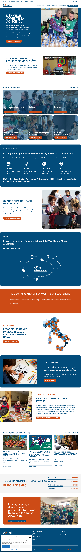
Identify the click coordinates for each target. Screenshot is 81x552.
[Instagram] (63, 534)
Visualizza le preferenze (25, 546)
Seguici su (62, 531)
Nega (15, 546)
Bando (48, 5)
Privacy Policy (18, 549)
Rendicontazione (62, 5)
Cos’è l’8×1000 (54, 5)
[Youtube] (65, 534)
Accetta (6, 546)
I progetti (44, 5)
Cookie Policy (13, 549)
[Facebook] (61, 534)
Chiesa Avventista (37, 5)
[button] (30, 536)
